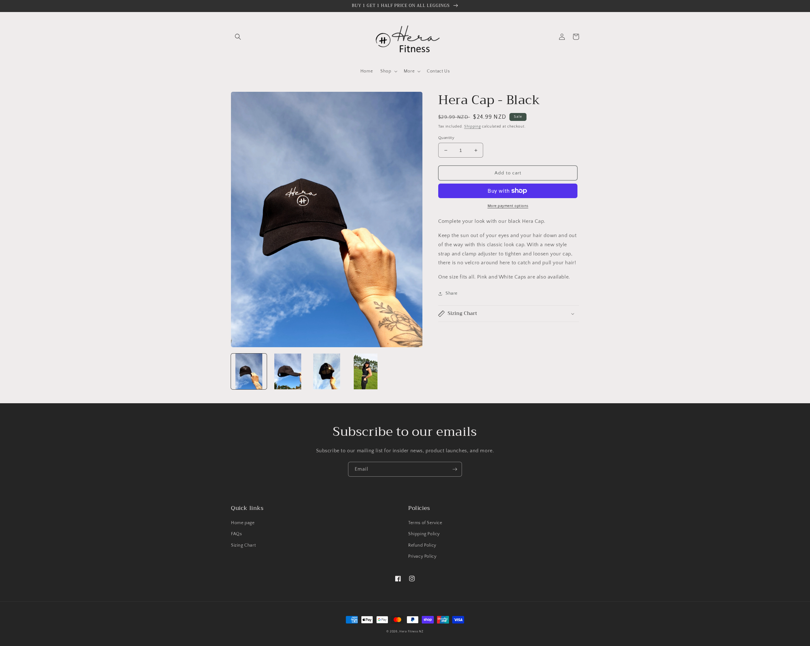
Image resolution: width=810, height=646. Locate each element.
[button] (238, 37)
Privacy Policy (422, 556)
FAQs (236, 533)
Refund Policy (422, 545)
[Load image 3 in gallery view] (327, 371)
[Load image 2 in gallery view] (288, 371)
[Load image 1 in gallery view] (249, 371)
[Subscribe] (455, 469)
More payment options (508, 206)
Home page (242, 522)
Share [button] (452, 293)
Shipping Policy (424, 533)
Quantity (446, 137)
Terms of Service (425, 522)
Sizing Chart (243, 545)
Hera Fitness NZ (411, 631)
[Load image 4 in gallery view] (365, 371)
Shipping (472, 126)
